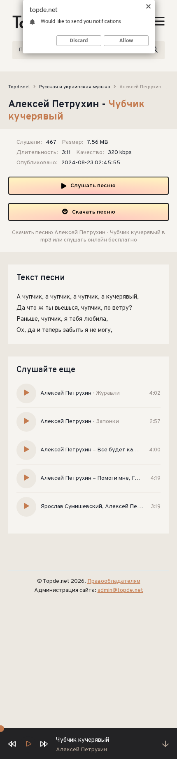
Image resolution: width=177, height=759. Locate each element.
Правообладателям (113, 581)
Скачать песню (93, 212)
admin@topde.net (120, 590)
